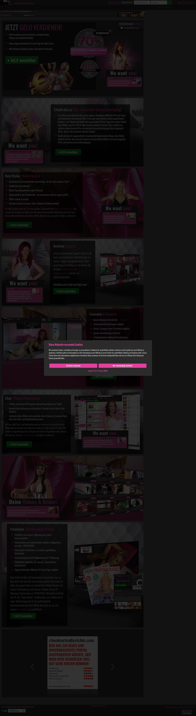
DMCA (106, 371)
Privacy (100, 371)
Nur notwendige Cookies (122, 365)
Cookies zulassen (73, 365)
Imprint (90, 371)
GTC (95, 371)
